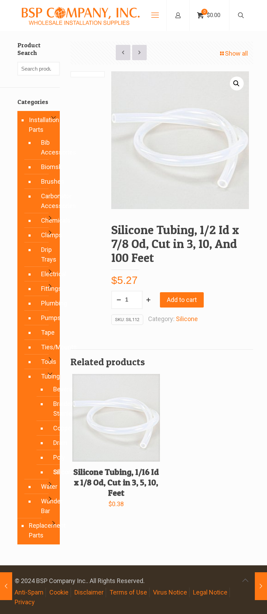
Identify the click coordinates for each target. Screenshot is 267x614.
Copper (52, 428)
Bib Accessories (47, 147)
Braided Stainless (52, 409)
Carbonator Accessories (47, 200)
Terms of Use (128, 592)
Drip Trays (47, 254)
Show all (236, 53)
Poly (52, 457)
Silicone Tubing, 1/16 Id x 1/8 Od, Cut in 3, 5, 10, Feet (116, 482)
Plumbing (47, 303)
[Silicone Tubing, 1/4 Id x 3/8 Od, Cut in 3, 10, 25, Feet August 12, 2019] (261, 586)
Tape (47, 332)
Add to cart (182, 299)
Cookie (58, 592)
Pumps (47, 317)
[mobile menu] (155, 15)
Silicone (187, 318)
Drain (52, 443)
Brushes (47, 181)
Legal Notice (210, 592)
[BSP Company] (80, 15)
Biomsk (47, 166)
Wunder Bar (47, 506)
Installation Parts (42, 124)
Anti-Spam (29, 592)
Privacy (25, 602)
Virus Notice (170, 592)
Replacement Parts (42, 530)
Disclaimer (89, 592)
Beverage (52, 389)
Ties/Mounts (47, 347)
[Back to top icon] (245, 580)
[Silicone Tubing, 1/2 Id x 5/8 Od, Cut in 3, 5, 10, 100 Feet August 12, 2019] (6, 586)
